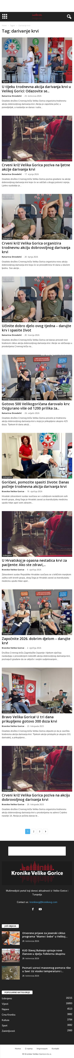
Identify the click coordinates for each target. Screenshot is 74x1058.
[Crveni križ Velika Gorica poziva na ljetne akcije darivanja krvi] (37, 138)
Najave (5, 1009)
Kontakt (55, 1048)
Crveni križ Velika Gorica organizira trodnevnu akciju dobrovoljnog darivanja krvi (36, 247)
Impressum (42, 1048)
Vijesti (5, 81)
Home (4, 25)
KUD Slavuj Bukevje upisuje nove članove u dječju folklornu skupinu (43, 952)
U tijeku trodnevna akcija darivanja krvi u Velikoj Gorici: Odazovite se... (36, 88)
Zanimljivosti (8, 1031)
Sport (4, 1025)
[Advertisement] (37, 5)
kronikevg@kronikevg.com (43, 902)
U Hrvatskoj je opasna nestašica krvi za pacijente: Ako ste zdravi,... (34, 562)
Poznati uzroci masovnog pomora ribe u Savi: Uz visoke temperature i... (46, 969)
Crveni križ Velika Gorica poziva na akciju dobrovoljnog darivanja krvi (36, 797)
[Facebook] (33, 909)
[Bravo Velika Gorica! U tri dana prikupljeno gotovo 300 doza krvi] (37, 690)
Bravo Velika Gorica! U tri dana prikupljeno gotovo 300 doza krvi (29, 719)
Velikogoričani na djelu (13, 399)
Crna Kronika (8, 1014)
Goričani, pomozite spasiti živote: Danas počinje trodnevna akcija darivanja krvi (35, 484)
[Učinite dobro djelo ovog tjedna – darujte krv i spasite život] (37, 299)
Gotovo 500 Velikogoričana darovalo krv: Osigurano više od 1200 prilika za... (36, 406)
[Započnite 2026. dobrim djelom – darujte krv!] (37, 612)
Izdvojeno (7, 160)
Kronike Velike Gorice (13, 491)
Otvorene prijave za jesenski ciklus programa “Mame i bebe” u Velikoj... (45, 934)
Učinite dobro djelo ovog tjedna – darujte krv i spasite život (36, 328)
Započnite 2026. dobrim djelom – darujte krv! (36, 640)
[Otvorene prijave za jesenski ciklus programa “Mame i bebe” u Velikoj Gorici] (11, 938)
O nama (29, 1048)
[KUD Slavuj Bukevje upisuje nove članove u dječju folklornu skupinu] (11, 955)
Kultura (5, 1020)
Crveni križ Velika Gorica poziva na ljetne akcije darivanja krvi (36, 167)
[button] (68, 17)
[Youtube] (40, 909)
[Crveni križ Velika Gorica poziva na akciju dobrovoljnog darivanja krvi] (37, 769)
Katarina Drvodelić (12, 96)
